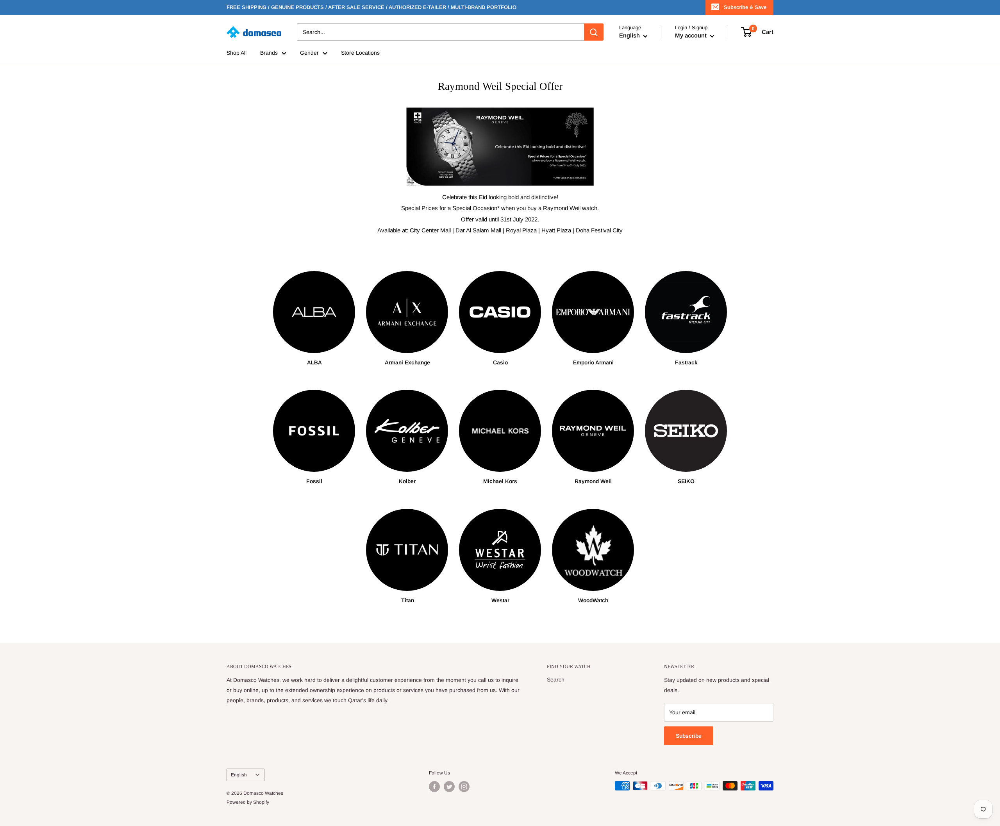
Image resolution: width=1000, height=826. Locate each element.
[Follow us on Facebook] (434, 786)
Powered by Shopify (248, 802)
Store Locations (360, 53)
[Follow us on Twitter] (449, 786)
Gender (309, 53)
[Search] (594, 32)
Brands (269, 53)
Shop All (236, 53)
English (239, 775)
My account (691, 35)
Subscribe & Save (745, 7)
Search (555, 679)
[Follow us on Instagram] (464, 786)
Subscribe (689, 736)
